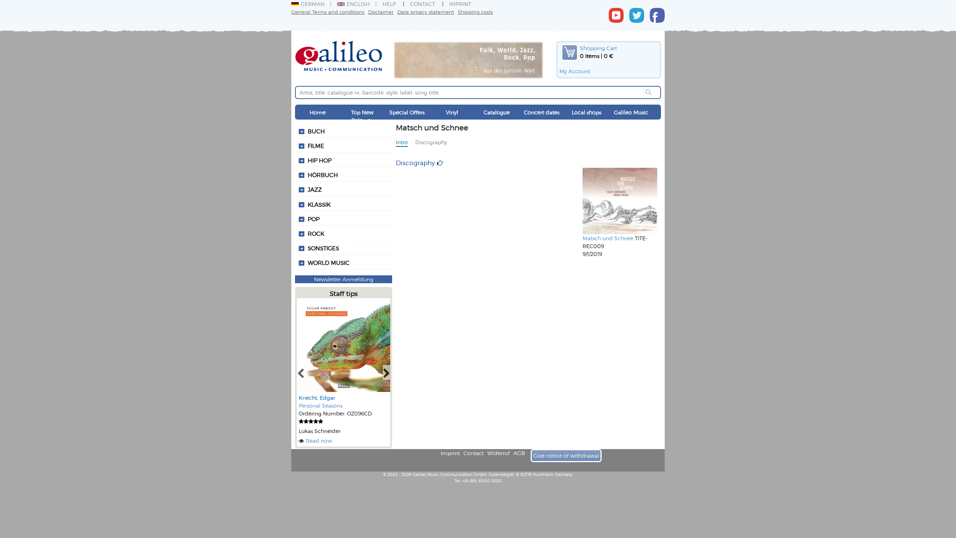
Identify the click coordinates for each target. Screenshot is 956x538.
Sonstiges (323, 248)
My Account (574, 71)
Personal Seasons (320, 405)
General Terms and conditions (327, 12)
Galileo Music (631, 112)
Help (389, 4)
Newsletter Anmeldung (343, 279)
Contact (422, 4)
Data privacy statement (425, 12)
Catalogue (497, 112)
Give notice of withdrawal (566, 455)
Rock (316, 233)
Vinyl (452, 112)
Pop (314, 219)
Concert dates (541, 112)
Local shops (586, 112)
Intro (402, 142)
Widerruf (498, 453)
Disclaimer (381, 12)
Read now (319, 440)
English (358, 4)
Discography (431, 142)
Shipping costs (475, 12)
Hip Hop (320, 160)
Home (318, 112)
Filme (316, 145)
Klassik (319, 204)
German (313, 4)
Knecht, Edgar (317, 398)
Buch (316, 131)
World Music (329, 262)
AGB (519, 453)
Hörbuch (323, 174)
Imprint (460, 4)
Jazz (315, 189)
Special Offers (407, 112)
